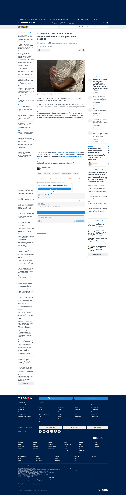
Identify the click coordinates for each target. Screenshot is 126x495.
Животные (41, 418)
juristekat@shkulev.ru (51, 477)
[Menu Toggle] (18, 23)
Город (40, 411)
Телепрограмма (52, 19)
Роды (39, 173)
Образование (61, 421)
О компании (21, 407)
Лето (59, 411)
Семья (76, 421)
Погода (45, 19)
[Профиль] (107, 23)
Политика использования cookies (71, 470)
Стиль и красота (95, 407)
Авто (40, 404)
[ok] (47, 431)
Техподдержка (21, 414)
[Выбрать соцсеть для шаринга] (83, 50)
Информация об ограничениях (70, 468)
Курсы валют (80, 19)
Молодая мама (47, 173)
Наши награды (21, 409)
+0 (79, 200)
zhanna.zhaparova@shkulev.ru (24, 484)
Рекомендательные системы (70, 472)
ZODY (92, 19)
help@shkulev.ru (27, 478)
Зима (59, 404)
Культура (60, 409)
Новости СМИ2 (41, 233)
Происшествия (78, 411)
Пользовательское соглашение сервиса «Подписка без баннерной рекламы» (80, 474)
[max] (51, 431)
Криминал (60, 407)
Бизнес (41, 407)
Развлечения (78, 416)
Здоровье (41, 421)
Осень (76, 407)
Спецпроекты (94, 416)
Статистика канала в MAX (24, 418)
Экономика (94, 414)
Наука (59, 416)
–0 (83, 200)
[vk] (44, 431)
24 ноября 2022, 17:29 (41, 46)
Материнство (56, 173)
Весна (40, 409)
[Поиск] (100, 23)
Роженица (76, 173)
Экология (93, 411)
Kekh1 (42, 194)
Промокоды (30, 19)
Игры (95, 19)
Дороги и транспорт (44, 414)
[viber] (55, 431)
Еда (40, 416)
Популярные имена (66, 173)
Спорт (92, 404)
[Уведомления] (104, 23)
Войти (42, 221)
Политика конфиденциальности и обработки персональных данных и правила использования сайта (85, 476)
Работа (76, 414)
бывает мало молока (68, 156)
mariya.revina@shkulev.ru (28, 480)
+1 (79, 209)
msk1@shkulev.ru (34, 475)
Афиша (67, 19)
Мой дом (60, 414)
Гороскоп (73, 19)
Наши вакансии (22, 411)
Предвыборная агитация (24, 416)
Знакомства (61, 19)
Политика (77, 409)
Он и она (77, 404)
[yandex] (59, 431)
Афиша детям (38, 19)
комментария (44, 50)
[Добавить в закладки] (79, 50)
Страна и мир (94, 409)
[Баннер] (23, 27)
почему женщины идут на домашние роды (67, 152)
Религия (77, 418)
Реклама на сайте (22, 404)
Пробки (87, 19)
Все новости (26, 32)
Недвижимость (22, 19)
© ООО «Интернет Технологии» (41, 490)
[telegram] (40, 431)
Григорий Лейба (46, 167)
